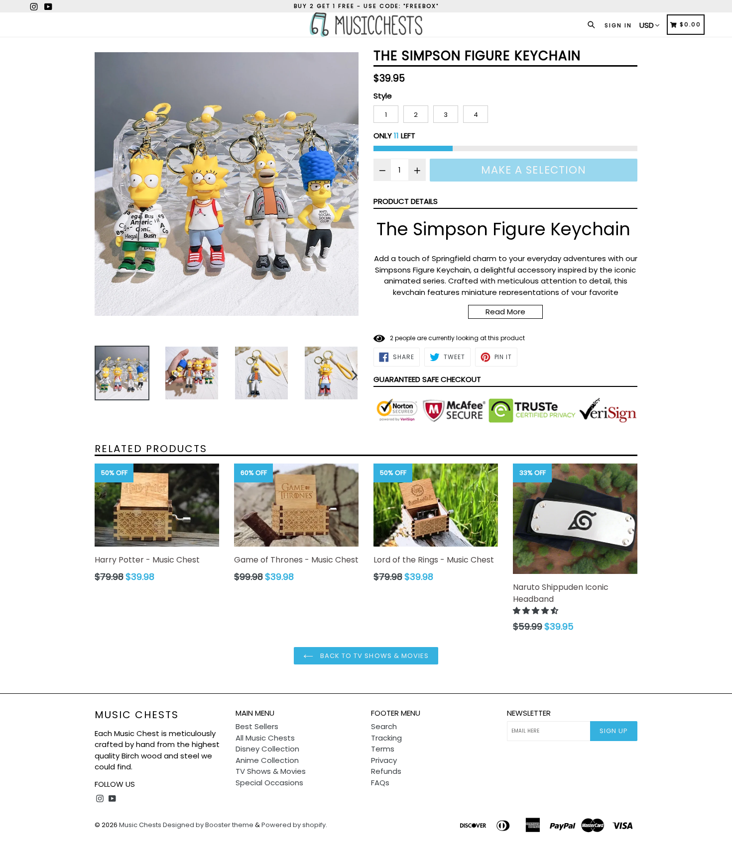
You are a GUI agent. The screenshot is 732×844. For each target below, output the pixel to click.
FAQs (380, 782)
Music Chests (137, 715)
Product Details (405, 201)
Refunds (386, 771)
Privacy (384, 760)
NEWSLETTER (529, 713)
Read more (505, 311)
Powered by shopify (293, 825)
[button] (536, 610)
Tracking (386, 738)
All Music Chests (265, 738)
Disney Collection (267, 749)
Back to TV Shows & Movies (373, 655)
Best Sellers (257, 726)
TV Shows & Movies (271, 771)
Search (384, 726)
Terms (382, 749)
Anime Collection (267, 760)
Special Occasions (269, 782)
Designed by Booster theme (208, 825)
